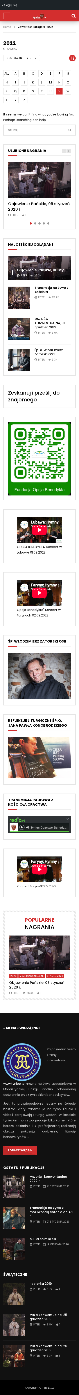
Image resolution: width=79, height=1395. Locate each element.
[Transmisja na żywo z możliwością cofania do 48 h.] (14, 1218)
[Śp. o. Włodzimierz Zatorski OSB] (19, 360)
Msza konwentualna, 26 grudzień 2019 (48, 1348)
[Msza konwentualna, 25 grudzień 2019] (14, 1325)
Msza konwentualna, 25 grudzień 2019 (48, 1317)
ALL (6, 73)
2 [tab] (35, 223)
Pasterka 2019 (41, 1284)
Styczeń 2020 (55, 976)
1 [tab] (31, 223)
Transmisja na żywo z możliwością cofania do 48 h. (51, 1212)
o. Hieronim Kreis (43, 1239)
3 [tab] (39, 223)
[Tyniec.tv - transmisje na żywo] (39, 16)
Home (7, 27)
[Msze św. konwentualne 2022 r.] (14, 1187)
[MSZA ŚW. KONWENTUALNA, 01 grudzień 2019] (19, 329)
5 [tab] (48, 223)
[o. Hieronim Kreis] (14, 1249)
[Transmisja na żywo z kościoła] (19, 298)
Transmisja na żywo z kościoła (51, 289)
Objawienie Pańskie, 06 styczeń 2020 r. (39, 206)
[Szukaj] (73, 15)
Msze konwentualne (32, 976)
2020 (13, 976)
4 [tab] (44, 223)
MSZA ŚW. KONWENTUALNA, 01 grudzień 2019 (49, 323)
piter (15, 215)
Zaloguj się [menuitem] (9, 5)
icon (39, 180)
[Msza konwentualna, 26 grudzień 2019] (14, 1356)
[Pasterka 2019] (14, 1294)
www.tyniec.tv (14, 1083)
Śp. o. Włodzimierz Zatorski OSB (48, 352)
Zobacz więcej (19, 1150)
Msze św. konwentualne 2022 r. (48, 1178)
